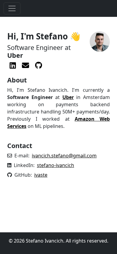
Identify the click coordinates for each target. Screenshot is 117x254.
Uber (68, 97)
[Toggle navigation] (12, 8)
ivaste (40, 175)
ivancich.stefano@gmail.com (64, 155)
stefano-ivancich (55, 165)
